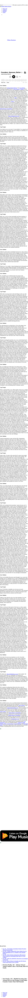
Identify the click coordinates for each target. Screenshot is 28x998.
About (4, 996)
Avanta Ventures (17, 723)
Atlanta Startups (8, 20)
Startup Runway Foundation (15, 712)
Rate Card (5, 992)
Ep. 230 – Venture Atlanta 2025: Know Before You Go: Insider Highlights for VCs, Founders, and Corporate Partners (15, 952)
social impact (10, 22)
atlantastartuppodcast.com (12, 707)
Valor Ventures (21, 705)
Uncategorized (18, 22)
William (22, 89)
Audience (5, 993)
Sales (22, 20)
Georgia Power (10, 723)
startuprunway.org (15, 718)
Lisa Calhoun (22, 87)
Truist (5, 723)
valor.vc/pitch (3, 711)
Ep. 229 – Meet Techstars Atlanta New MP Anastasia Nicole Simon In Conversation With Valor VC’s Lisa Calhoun (14, 956)
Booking (4, 995)
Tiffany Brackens (11, 40)
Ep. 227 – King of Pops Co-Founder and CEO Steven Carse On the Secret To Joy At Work (14, 961)
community (16, 20)
